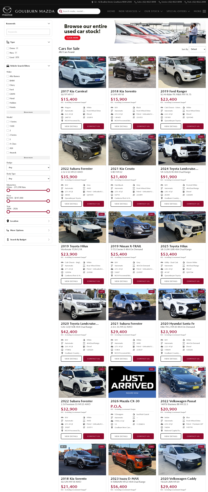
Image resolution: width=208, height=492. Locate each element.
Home (111, 11)
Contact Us (93, 126)
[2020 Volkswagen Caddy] (182, 459)
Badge (9, 162)
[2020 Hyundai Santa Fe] (182, 304)
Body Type (11, 174)
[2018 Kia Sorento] (132, 72)
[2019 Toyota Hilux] (82, 227)
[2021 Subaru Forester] (132, 304)
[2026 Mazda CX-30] (132, 382)
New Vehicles (128, 11)
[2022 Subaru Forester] (82, 149)
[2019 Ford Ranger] (182, 72)
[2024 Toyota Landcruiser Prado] (182, 149)
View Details (71, 126)
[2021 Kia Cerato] (132, 149)
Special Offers (177, 11)
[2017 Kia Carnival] (82, 72)
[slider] (8, 190)
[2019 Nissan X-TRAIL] (132, 227)
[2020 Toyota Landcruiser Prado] (82, 304)
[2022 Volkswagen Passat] (182, 382)
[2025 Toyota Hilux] (182, 227)
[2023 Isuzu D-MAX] (132, 459)
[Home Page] (7, 11)
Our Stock (152, 11)
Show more (28, 112)
